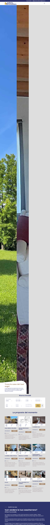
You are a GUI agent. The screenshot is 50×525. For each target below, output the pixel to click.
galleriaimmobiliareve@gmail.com (39, 0)
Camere (17, 404)
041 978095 (29, 0)
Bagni (7, 404)
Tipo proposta (8, 399)
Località (27, 399)
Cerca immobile (38, 406)
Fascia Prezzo (37, 399)
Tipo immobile (18, 399)
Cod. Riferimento (29, 404)
